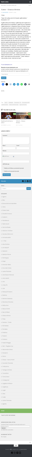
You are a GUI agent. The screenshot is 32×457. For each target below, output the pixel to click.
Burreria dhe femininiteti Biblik (9, 203)
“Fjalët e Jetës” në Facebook (8, 415)
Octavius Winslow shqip (13, 104)
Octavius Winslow (11, 5)
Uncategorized (5, 380)
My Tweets (3, 436)
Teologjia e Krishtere (7, 370)
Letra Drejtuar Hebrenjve (8, 274)
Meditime (3, 5)
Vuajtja (4, 397)
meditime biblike (5, 104)
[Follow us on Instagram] (25, 181)
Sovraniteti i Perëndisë (7, 363)
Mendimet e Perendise (7, 302)
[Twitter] (28, 181)
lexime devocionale (25, 102)
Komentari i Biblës (6, 264)
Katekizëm (4, 251)
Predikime (4, 332)
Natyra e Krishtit (6, 308)
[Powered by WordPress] (10, 449)
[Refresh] (13, 156)
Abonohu (4, 77)
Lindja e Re (4, 285)
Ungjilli (4, 390)
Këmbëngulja (5, 258)
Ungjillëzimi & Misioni (7, 383)
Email (18, 145)
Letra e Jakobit (5, 278)
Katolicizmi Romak (6, 254)
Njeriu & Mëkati (6, 312)
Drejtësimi (4, 217)
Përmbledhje (5, 325)
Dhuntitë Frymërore (7, 213)
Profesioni (4, 339)
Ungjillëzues (5, 387)
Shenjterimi (5, 353)
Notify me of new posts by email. (11, 171)
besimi (6, 102)
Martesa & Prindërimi (7, 291)
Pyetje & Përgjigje (6, 342)
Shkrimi (4, 356)
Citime (3, 207)
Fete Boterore (5, 220)
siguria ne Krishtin (23, 104)
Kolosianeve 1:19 (17, 102)
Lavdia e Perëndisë (6, 271)
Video (3, 393)
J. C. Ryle (4, 241)
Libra (3, 281)
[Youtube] (30, 181)
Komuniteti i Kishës (6, 268)
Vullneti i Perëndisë (6, 400)
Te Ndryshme (5, 366)
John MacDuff (5, 247)
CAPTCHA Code (6, 164)
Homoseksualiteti (6, 237)
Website (4, 150)
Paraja (3, 319)
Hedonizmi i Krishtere (7, 230)
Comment (5, 135)
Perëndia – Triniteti (6, 322)
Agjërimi (4, 196)
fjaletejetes (5, 12)
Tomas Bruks (5, 373)
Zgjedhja (4, 404)
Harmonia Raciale (6, 227)
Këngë (3, 261)
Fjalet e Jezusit (5, 224)
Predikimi (4, 336)
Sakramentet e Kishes (7, 349)
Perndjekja (4, 329)
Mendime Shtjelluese (7, 298)
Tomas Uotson (5, 376)
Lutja (3, 288)
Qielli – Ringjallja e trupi (7, 346)
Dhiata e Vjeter (5, 210)
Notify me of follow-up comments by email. (14, 168)
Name (4, 145)
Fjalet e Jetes (4, 2)
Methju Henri (5, 305)
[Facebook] (23, 181)
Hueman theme (23, 449)
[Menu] (30, 2)
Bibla (3, 200)
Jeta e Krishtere (6, 244)
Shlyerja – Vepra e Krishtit (8, 359)
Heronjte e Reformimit (7, 234)
